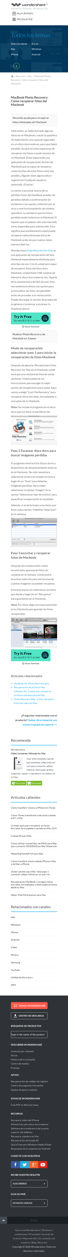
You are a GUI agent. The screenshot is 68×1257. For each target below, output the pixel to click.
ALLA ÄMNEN (25, 13)
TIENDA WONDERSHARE (32, 1005)
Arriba (34, 1220)
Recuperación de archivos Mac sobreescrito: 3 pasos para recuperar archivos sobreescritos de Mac (32, 691)
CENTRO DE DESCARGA (31, 1015)
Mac (13, 49)
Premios (15, 1067)
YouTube (15, 970)
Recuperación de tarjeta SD (25, 1140)
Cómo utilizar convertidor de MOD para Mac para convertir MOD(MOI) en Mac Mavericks (34, 845)
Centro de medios (20, 1063)
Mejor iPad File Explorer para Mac (28, 895)
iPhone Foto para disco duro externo (29, 1124)
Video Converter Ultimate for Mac (28, 753)
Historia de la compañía (23, 1059)
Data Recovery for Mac (40, 250)
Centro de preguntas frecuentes (27, 1085)
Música (14, 954)
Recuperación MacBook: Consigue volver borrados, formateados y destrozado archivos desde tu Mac (34, 884)
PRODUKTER (25, 19)
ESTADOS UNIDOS (22, 1203)
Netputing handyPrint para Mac (27, 853)
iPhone (14, 54)
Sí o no (35, 43)
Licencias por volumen (22, 1051)
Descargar (20, 783)
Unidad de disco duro (22, 977)
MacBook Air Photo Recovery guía (31, 683)
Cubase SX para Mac (21, 835)
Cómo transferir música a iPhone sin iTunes (33, 807)
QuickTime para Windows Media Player (31, 1144)
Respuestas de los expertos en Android (30, 1148)
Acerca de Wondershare (27, 1230)
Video (14, 947)
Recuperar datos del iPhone (25, 1120)
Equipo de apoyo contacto (24, 1089)
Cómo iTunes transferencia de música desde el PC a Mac (33, 816)
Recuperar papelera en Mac (25, 1136)
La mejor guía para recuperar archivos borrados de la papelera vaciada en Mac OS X (34, 827)
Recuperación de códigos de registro (29, 1081)
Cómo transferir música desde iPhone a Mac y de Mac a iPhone (33, 862)
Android (36, 54)
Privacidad (34, 1234)
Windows (36, 49)
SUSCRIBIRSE (20, 1183)
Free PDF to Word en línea (24, 1104)
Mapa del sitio (30, 1238)
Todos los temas (19, 43)
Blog (34, 1242)
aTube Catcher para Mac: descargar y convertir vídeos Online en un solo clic (30, 873)
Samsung (15, 962)
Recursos (20, 76)
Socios (14, 1055)
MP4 (13, 985)
